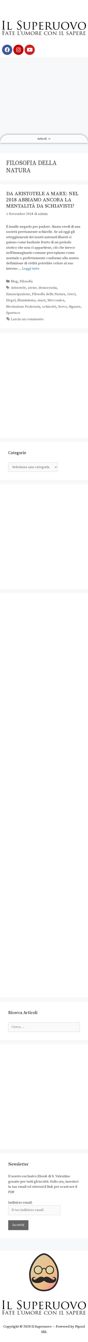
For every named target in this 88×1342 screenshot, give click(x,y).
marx (41, 300)
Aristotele (18, 287)
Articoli (42, 139)
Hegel (11, 300)
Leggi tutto (30, 268)
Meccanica (55, 300)
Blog (14, 281)
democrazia (47, 287)
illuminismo (26, 300)
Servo (62, 306)
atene (32, 287)
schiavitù (49, 306)
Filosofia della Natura (48, 294)
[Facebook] (7, 50)
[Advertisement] (44, 96)
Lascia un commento (27, 319)
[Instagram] (18, 50)
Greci (71, 294)
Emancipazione (18, 294)
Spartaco (13, 313)
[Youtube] (30, 50)
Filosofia (26, 281)
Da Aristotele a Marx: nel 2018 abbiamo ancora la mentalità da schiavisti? (42, 199)
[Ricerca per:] (44, 1027)
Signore (75, 306)
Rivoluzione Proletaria (23, 306)
